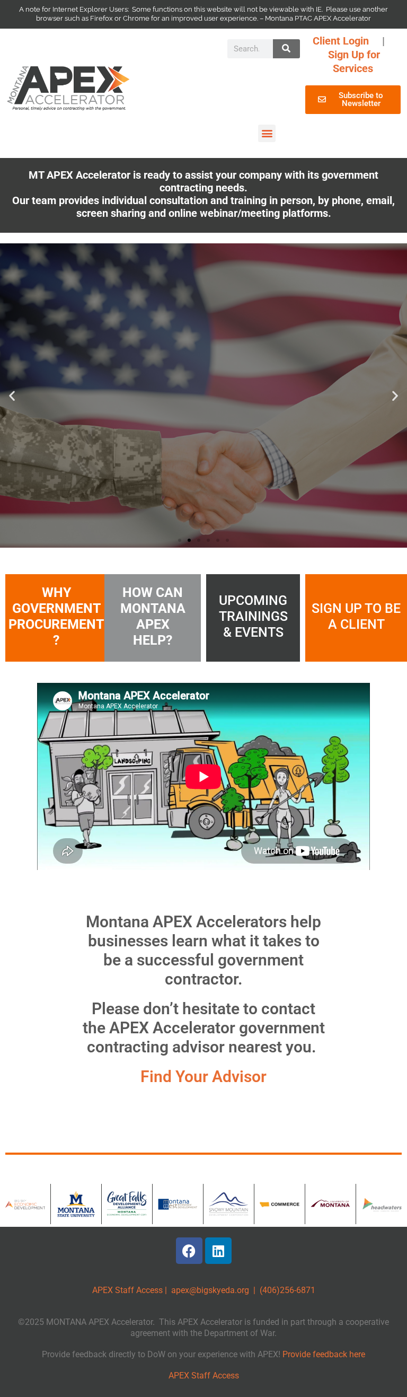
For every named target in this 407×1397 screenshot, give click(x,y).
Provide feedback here (323, 1354)
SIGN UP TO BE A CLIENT (356, 616)
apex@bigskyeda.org (210, 1290)
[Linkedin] (218, 1250)
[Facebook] (189, 1250)
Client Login (341, 40)
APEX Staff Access (127, 1290)
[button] (267, 133)
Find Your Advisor (203, 1076)
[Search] (286, 48)
